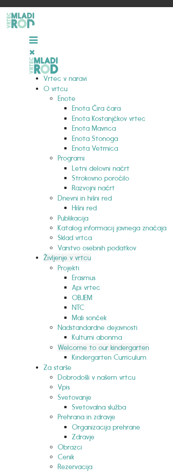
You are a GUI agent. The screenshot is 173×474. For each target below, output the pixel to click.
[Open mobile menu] (35, 35)
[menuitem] (65, 78)
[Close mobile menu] (32, 52)
